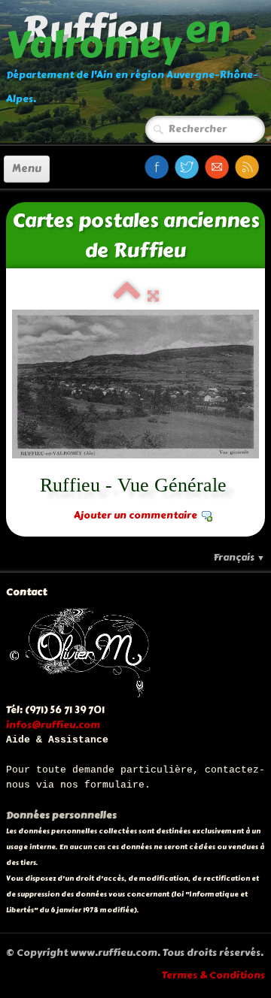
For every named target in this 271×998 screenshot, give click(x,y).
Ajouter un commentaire (135, 515)
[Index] (127, 296)
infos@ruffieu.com (53, 725)
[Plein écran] (153, 296)
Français (239, 557)
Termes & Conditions (213, 975)
